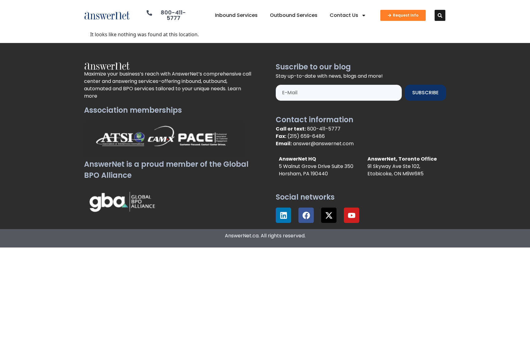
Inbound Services (236, 15)
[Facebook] (306, 215)
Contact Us (344, 15)
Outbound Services (293, 15)
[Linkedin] (283, 215)
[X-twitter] (328, 215)
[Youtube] (351, 215)
